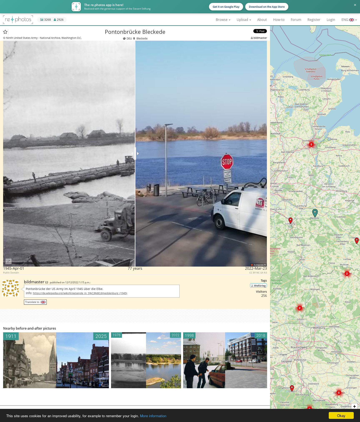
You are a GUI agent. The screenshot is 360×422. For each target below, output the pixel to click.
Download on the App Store (267, 7)
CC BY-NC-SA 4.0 (258, 272)
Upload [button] (243, 19)
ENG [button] (345, 19)
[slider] (135, 153)
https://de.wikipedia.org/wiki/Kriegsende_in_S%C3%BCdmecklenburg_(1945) (80, 293)
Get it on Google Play (226, 7)
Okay (341, 415)
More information (153, 415)
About (262, 19)
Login (331, 19)
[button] (357, 241)
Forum (296, 19)
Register (314, 19)
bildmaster (260, 38)
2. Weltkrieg (258, 285)
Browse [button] (222, 19)
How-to (279, 19)
